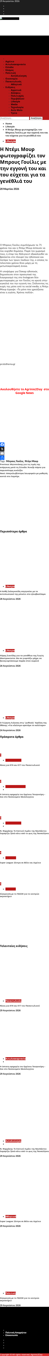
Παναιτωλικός (13, 81)
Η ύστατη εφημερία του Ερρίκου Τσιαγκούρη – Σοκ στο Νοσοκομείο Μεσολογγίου (22, 795)
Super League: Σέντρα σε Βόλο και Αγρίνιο (20, 862)
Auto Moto (16, 110)
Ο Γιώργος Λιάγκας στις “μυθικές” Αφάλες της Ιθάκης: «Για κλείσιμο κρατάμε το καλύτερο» (23, 724)
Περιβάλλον (17, 98)
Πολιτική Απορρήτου (15, 1333)
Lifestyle (15, 101)
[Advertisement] (24, 502)
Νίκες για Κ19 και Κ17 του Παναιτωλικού (20, 765)
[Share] (24, 458)
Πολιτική (10, 72)
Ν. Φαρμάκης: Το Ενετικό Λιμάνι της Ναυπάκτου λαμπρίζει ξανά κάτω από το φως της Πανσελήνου (24, 832)
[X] (24, 449)
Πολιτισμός (17, 95)
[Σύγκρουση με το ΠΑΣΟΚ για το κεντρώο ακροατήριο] (10, 881)
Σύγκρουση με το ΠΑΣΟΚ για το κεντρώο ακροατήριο (19, 895)
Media (14, 104)
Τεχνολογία (17, 107)
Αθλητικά (16, 84)
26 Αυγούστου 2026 (10, 665)
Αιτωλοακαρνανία (15, 64)
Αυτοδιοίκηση (19, 75)
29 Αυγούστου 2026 (10, 1010)
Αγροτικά (16, 90)
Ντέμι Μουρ (31, 461)
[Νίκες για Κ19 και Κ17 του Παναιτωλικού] (10, 752)
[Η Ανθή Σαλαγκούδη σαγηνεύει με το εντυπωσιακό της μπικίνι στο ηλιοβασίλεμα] (24, 581)
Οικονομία (11, 78)
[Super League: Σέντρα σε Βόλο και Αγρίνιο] (10, 850)
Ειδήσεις (10, 87)
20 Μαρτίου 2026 (9, 189)
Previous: (22, 467)
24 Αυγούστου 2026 (10, 730)
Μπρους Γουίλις (15, 461)
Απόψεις (15, 92)
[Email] (24, 453)
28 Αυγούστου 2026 (10, 598)
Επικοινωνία (11, 1335)
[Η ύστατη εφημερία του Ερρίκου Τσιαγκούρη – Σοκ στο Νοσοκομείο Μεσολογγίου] (10, 778)
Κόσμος (9, 70)
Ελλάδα (9, 67)
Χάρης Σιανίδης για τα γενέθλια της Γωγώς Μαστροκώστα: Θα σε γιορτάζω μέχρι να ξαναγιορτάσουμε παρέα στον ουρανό (22, 658)
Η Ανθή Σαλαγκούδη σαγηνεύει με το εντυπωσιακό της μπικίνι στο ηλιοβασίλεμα (23, 592)
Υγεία (14, 112)
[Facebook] (24, 444)
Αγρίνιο (9, 61)
